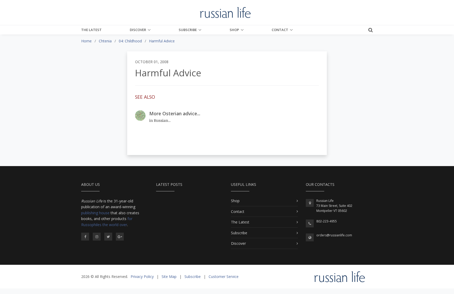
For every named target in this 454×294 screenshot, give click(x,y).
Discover (138, 29)
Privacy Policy (142, 276)
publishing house (95, 212)
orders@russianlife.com (334, 235)
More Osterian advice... (174, 113)
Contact (280, 29)
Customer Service (224, 276)
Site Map (169, 276)
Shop (234, 29)
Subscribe (188, 29)
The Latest (91, 29)
